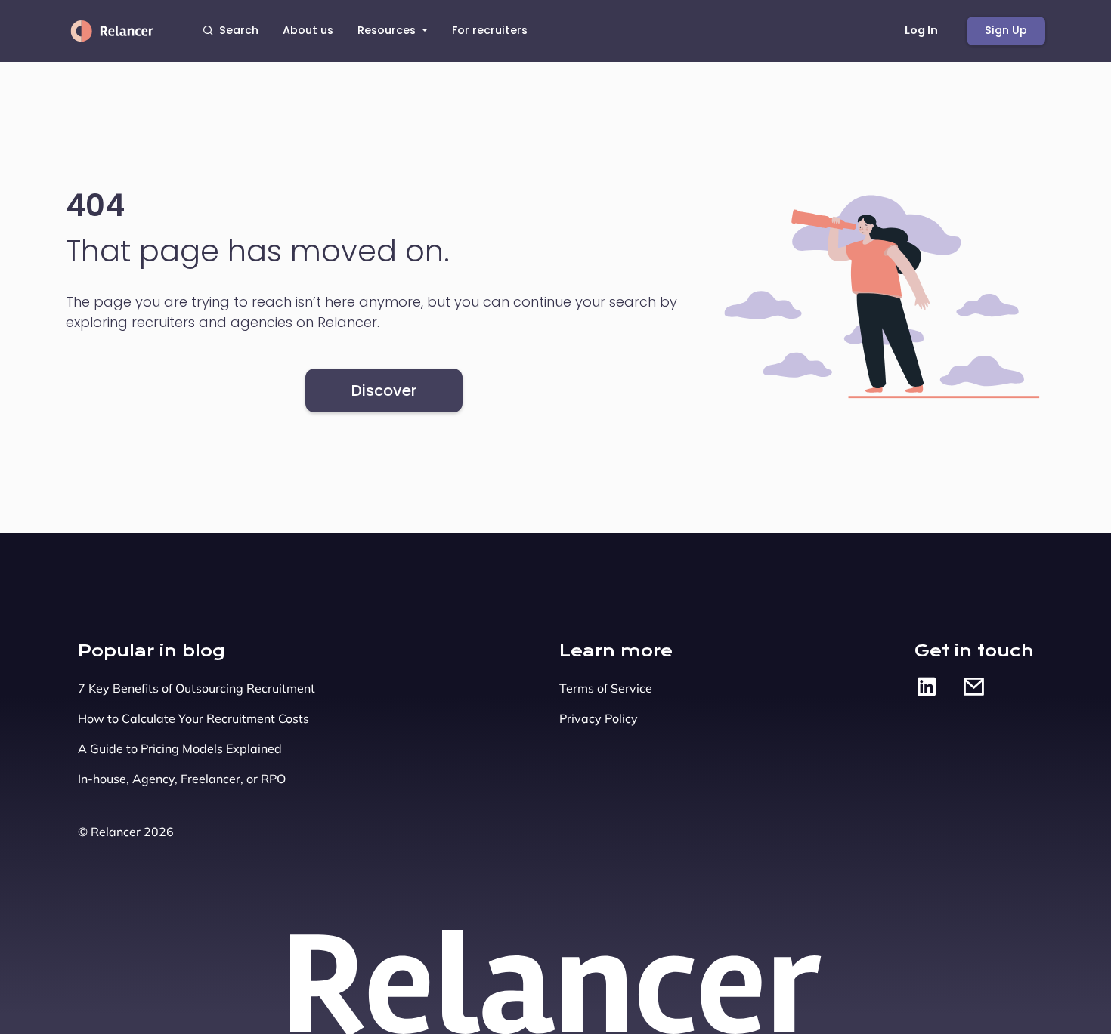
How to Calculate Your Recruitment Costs (193, 718)
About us (308, 30)
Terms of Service (605, 688)
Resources (388, 30)
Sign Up (1006, 30)
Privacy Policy (598, 718)
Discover (383, 390)
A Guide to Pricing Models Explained (180, 748)
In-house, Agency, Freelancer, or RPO (182, 778)
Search (238, 30)
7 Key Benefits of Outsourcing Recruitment (196, 688)
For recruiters (490, 30)
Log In (921, 30)
